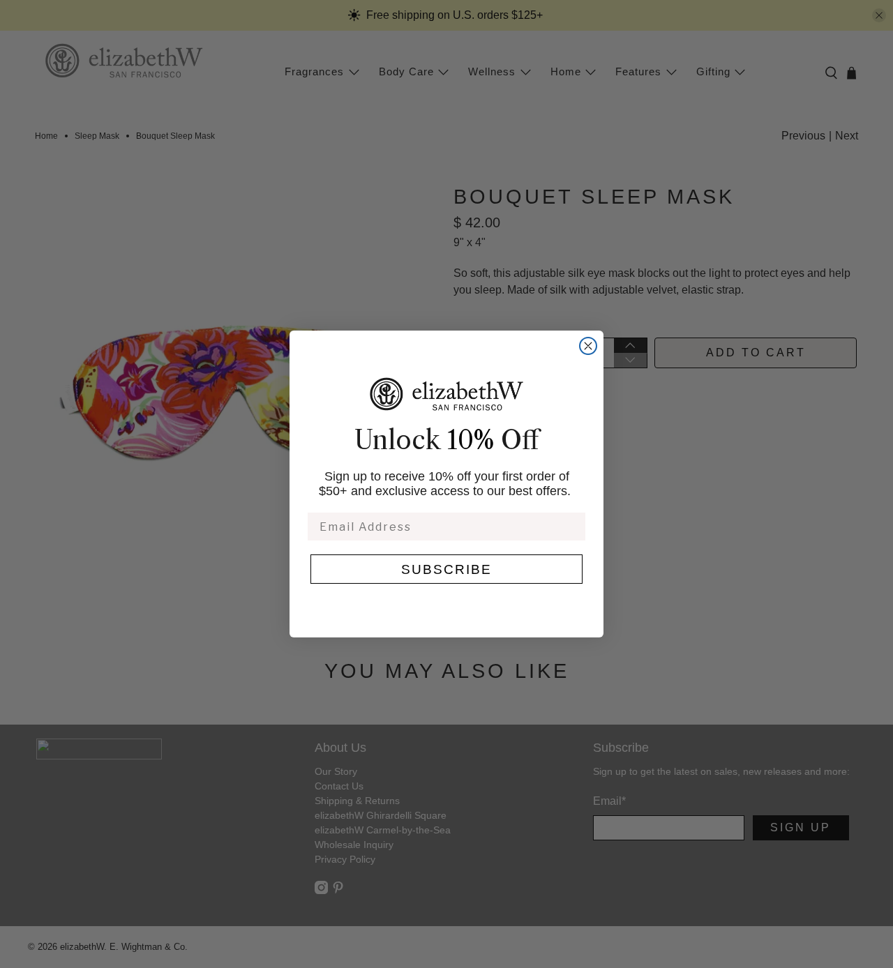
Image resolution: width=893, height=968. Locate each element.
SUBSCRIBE (446, 569)
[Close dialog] (588, 346)
